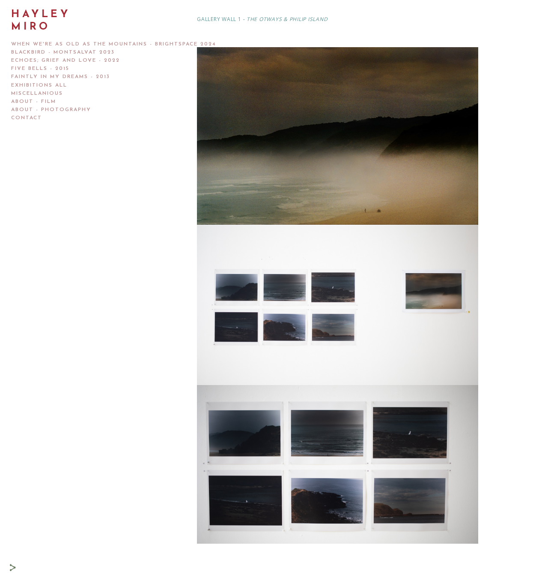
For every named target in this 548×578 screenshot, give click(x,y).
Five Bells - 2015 (40, 68)
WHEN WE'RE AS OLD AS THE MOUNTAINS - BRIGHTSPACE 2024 (113, 44)
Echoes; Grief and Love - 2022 (65, 60)
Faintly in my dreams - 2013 (60, 76)
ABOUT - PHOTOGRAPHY (51, 109)
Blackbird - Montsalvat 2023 (63, 52)
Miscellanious (37, 93)
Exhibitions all (39, 85)
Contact (26, 117)
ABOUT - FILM (33, 101)
